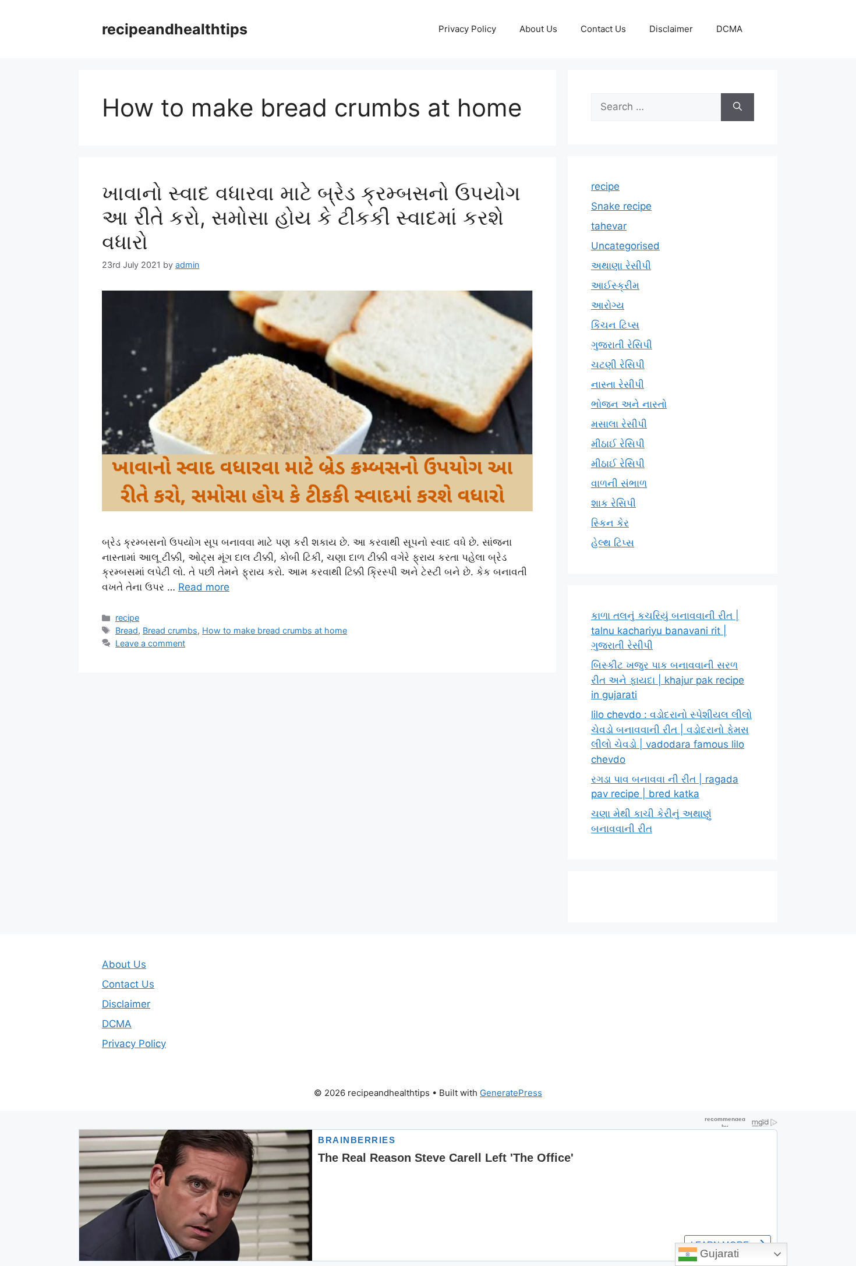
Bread (126, 630)
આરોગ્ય (607, 305)
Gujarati (718, 1253)
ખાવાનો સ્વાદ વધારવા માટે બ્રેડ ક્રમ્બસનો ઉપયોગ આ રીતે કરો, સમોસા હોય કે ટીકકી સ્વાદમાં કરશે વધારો (311, 217)
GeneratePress (511, 1092)
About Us (538, 28)
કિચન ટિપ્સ (615, 325)
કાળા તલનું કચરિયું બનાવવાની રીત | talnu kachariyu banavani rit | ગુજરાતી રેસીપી (665, 630)
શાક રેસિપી (613, 503)
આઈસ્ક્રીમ (615, 285)
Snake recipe (621, 206)
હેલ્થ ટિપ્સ (612, 543)
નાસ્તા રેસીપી (617, 384)
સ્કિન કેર (610, 523)
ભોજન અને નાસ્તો (629, 404)
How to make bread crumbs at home (274, 630)
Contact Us (603, 28)
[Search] (737, 107)
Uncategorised (625, 246)
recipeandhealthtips (174, 29)
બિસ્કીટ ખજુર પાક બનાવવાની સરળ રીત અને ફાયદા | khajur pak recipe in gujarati (667, 680)
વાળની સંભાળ (619, 483)
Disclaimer (671, 28)
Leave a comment (150, 643)
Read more (203, 587)
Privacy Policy (467, 28)
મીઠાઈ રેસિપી (618, 444)
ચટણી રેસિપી (618, 364)
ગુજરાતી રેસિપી (621, 345)
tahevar (609, 226)
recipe (127, 618)
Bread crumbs (170, 630)
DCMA (729, 28)
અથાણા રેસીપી (621, 265)
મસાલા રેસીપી (619, 424)
